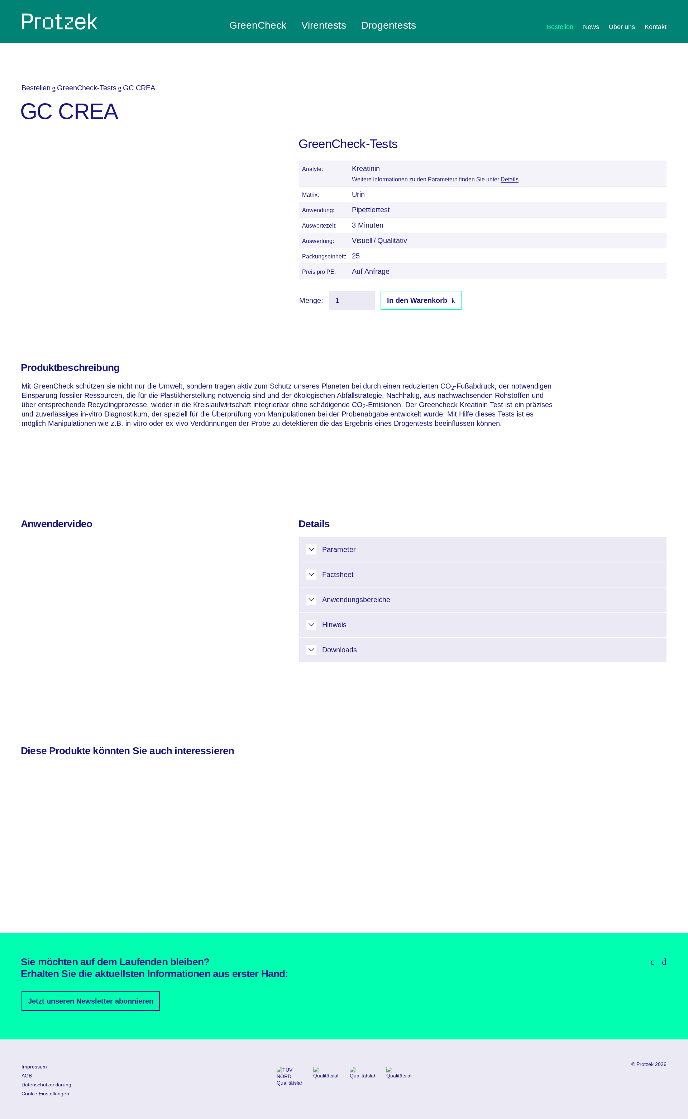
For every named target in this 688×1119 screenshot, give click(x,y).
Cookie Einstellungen (45, 1093)
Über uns (622, 27)
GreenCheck (257, 25)
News (591, 27)
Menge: (311, 300)
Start (60, 21)
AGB (27, 1075)
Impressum (34, 1067)
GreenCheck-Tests (86, 88)
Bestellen (560, 27)
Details (510, 179)
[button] (482, 549)
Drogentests (388, 25)
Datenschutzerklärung (46, 1084)
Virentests (323, 25)
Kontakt (655, 27)
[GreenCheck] (52, 251)
